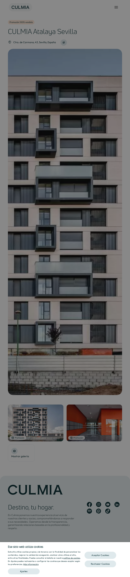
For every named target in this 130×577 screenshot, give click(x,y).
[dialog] (65, 559)
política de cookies (71, 558)
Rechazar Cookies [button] (100, 563)
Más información (31, 564)
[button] (44, 570)
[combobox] (126, 546)
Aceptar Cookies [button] (100, 555)
